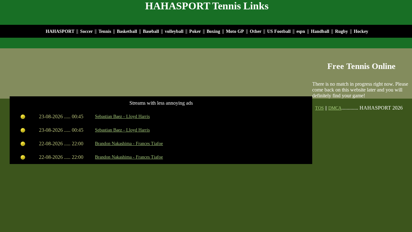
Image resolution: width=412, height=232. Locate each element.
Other (255, 31)
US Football (279, 31)
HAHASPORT (60, 31)
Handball (320, 31)
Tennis (104, 31)
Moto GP (235, 31)
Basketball (127, 31)
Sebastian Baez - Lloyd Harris (122, 116)
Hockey (361, 31)
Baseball (151, 31)
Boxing (213, 31)
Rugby (341, 31)
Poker (195, 31)
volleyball (175, 31)
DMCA (335, 108)
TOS (319, 108)
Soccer (86, 31)
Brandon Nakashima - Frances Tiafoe (129, 143)
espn (300, 31)
